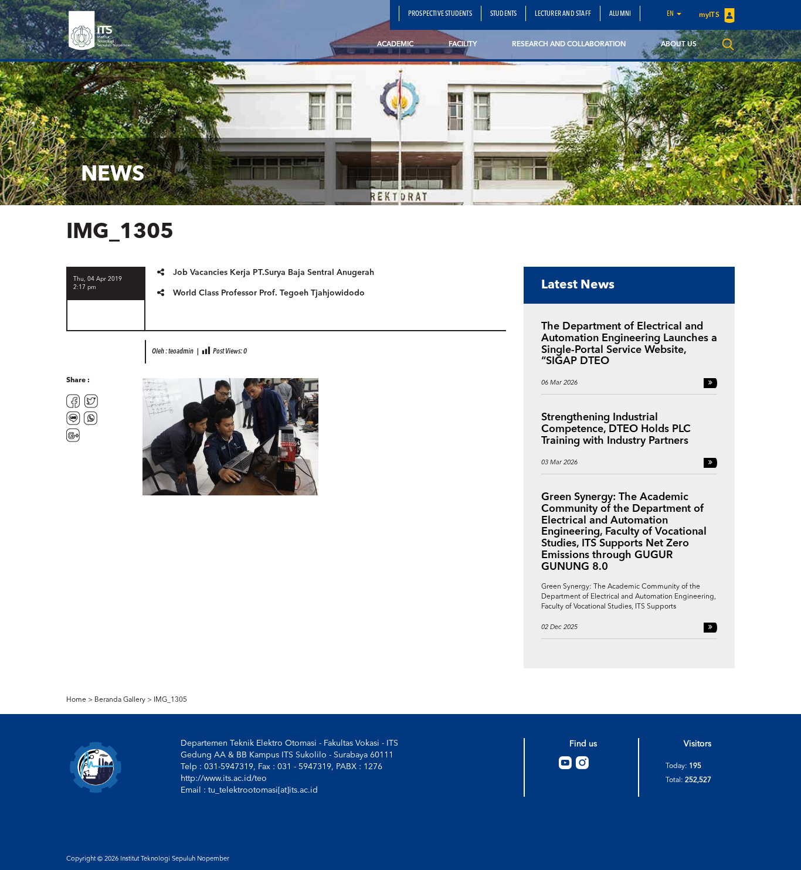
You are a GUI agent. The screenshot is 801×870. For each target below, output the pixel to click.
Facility (463, 44)
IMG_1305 (170, 700)
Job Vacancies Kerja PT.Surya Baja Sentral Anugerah (273, 273)
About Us (679, 44)
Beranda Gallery (119, 700)
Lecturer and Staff (563, 14)
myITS (710, 15)
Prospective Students (440, 14)
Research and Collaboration (569, 44)
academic (395, 44)
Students (503, 14)
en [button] (671, 14)
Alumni (620, 14)
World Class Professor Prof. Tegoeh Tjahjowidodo (269, 293)
